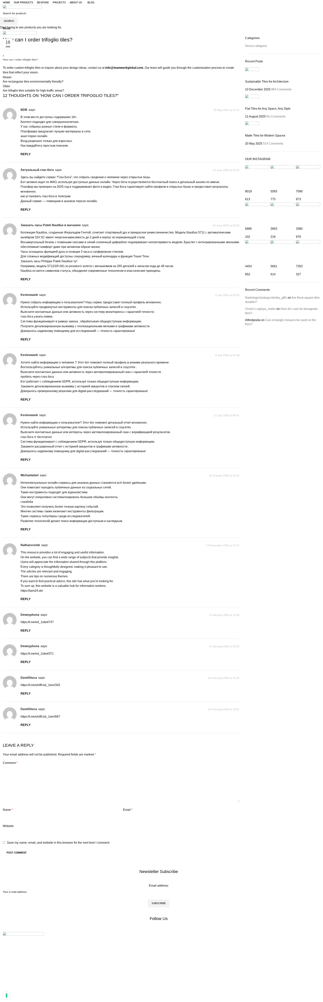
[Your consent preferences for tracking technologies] (6, 995)
